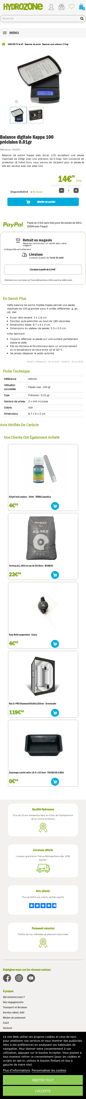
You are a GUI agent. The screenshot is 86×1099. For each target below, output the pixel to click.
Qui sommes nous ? (14, 997)
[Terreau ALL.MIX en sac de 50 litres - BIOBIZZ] (43, 538)
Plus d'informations (16, 1070)
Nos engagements (13, 1002)
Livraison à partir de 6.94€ (43, 269)
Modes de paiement (14, 1017)
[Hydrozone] (23, 7)
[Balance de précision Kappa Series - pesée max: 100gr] (35, 115)
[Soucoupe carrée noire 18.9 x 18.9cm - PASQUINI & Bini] (43, 745)
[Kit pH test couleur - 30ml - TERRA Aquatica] (43, 469)
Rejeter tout (43, 1080)
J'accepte (43, 1091)
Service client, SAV (13, 1012)
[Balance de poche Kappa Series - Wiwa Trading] (18, 115)
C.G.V (6, 1023)
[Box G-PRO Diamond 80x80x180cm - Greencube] (43, 676)
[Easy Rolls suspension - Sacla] (43, 607)
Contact (7, 1028)
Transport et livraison (15, 1007)
